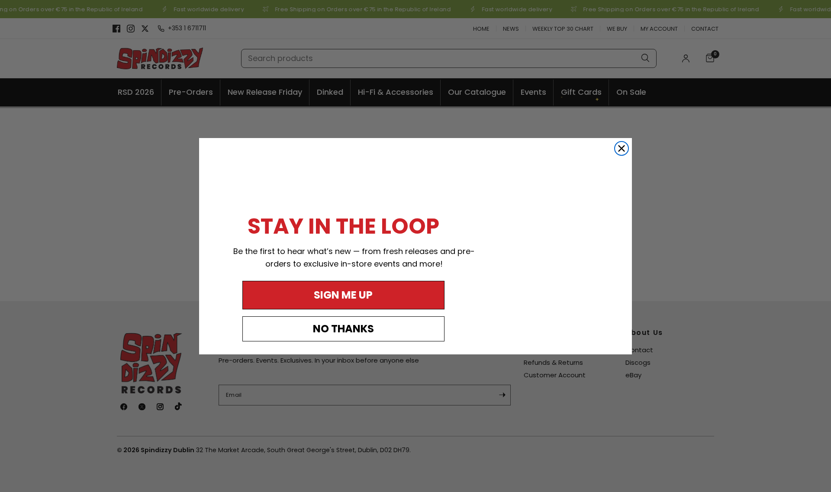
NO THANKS (343, 329)
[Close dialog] (621, 148)
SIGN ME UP (343, 295)
